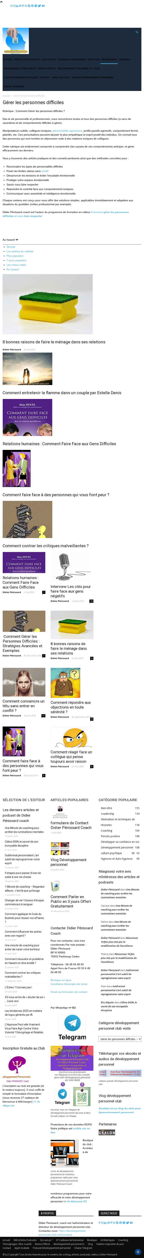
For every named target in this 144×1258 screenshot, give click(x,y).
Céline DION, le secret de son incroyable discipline (21, 843)
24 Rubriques (109, 59)
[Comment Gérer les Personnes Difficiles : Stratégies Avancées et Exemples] (24, 621)
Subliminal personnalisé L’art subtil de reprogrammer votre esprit (22, 859)
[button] (136, 32)
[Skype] (117, 1222)
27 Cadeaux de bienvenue (72, 59)
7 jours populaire (16, 260)
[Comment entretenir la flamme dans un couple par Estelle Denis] (72, 369)
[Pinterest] (111, 1222)
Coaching (124, 59)
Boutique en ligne (61, 980)
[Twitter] (128, 1222)
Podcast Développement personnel (93, 77)
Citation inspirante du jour (21, 77)
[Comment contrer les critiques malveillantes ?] (72, 519)
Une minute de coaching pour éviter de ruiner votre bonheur (22, 947)
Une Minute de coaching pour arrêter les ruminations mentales (24, 829)
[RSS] (114, 1222)
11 (43, 715)
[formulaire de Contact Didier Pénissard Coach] (72, 811)
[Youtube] (131, 1222)
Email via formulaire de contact (69, 991)
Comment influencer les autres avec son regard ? (23, 933)
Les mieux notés (16, 264)
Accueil (8, 59)
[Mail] (108, 1222)
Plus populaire (15, 255)
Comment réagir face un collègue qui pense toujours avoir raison (71, 757)
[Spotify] (121, 1222)
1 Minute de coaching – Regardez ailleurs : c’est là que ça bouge (24, 888)
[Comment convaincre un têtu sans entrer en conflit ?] (24, 682)
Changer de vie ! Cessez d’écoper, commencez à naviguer (24, 902)
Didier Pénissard (12, 349)
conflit (44, 171)
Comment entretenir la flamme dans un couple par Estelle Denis (62, 392)
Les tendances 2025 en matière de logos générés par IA (23, 1012)
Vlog (97, 68)
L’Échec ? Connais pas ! (18, 987)
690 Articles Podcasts (27, 59)
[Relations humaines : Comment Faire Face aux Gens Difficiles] (72, 417)
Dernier (11, 246)
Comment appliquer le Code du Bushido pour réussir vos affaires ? (24, 918)
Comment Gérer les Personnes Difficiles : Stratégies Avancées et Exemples (22, 643)
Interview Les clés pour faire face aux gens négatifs (71, 591)
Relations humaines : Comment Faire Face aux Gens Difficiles (59, 443)
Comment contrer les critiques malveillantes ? (46, 545)
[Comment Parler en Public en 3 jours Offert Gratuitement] (72, 885)
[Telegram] (124, 1222)
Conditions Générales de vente (69, 984)
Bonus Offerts (47, 68)
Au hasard (13, 269)
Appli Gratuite (61, 77)
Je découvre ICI (76, 1201)
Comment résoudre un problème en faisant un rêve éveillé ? (24, 961)
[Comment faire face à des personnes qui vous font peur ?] (72, 468)
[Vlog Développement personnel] (72, 848)
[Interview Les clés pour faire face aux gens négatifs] (72, 567)
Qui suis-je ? (49, 59)
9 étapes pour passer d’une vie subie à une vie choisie (23, 874)
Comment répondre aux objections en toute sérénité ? (71, 707)
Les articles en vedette (20, 251)
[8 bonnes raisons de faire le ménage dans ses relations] (72, 304)
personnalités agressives (67, 130)
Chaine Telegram (14, 86)
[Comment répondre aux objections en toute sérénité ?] (72, 683)
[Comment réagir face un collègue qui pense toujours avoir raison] (72, 737)
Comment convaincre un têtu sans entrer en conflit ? (23, 706)
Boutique (94, 59)
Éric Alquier (107, 1002)
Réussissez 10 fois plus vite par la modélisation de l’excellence (119, 941)
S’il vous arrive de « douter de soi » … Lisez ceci (25, 999)
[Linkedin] (105, 1222)
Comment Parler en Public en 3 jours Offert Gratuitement (71, 901)
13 (91, 601)
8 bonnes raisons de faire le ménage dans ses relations (54, 342)
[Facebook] (100, 1222)
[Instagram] (102, 1222)
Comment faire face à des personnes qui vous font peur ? (56, 494)
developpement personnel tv (75, 68)
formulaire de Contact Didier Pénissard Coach (71, 825)
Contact (45, 77)
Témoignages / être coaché (20, 68)
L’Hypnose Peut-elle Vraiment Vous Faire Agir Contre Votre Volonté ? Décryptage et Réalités (24, 1028)
